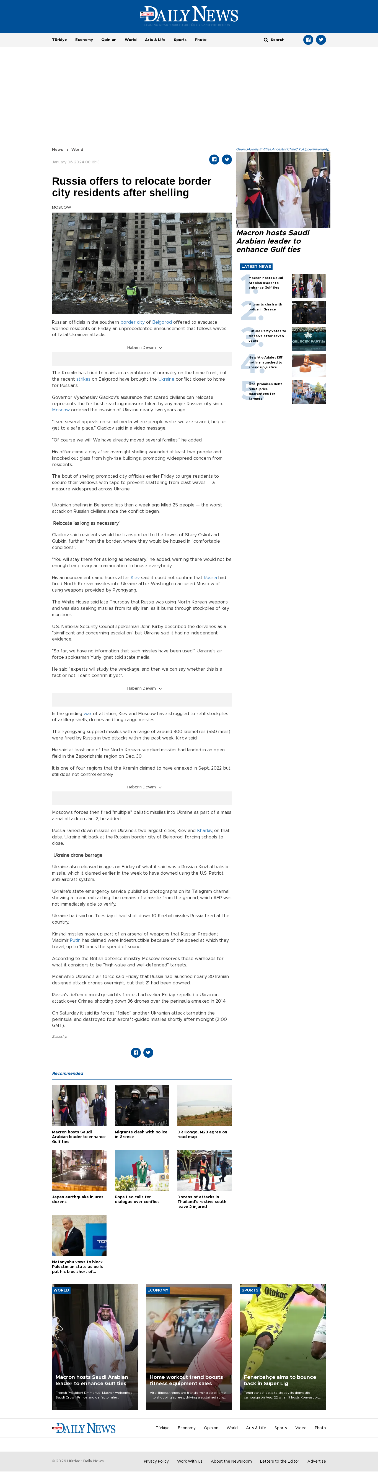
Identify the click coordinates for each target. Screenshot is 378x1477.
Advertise (316, 1461)
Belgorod (162, 322)
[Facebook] (308, 40)
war (88, 714)
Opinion (108, 40)
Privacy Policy (156, 1461)
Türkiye (59, 40)
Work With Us (190, 1461)
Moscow (61, 410)
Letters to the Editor (279, 1461)
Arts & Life (155, 40)
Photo (200, 40)
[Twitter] (321, 40)
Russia (210, 578)
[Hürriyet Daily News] (189, 16)
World (131, 40)
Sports (180, 40)
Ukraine (166, 379)
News (57, 150)
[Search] (266, 39)
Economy (84, 40)
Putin (76, 940)
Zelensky (59, 1036)
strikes (83, 379)
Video (301, 1428)
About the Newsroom (231, 1461)
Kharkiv (204, 830)
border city (132, 322)
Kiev (136, 578)
